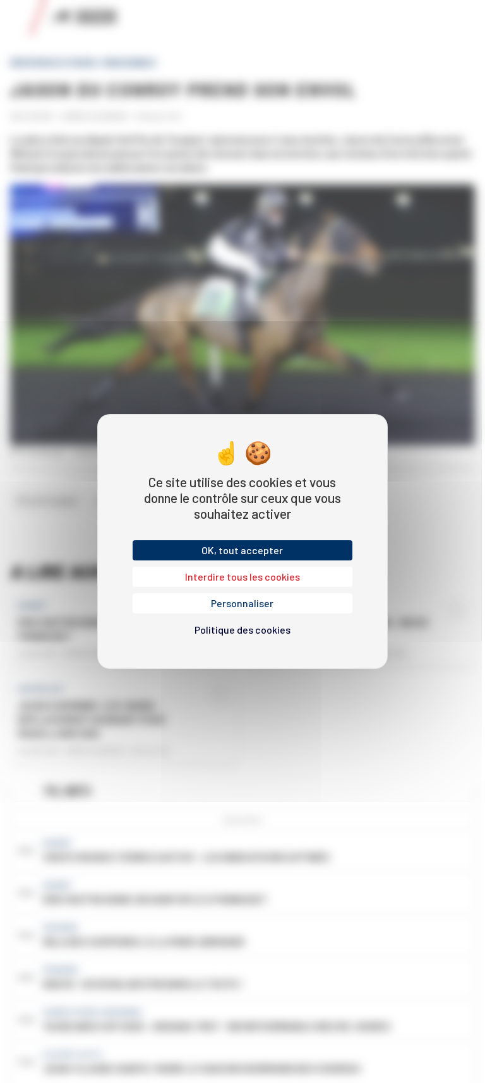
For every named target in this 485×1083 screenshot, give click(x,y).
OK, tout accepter (242, 550)
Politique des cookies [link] (242, 630)
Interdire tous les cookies (242, 577)
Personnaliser (242, 603)
